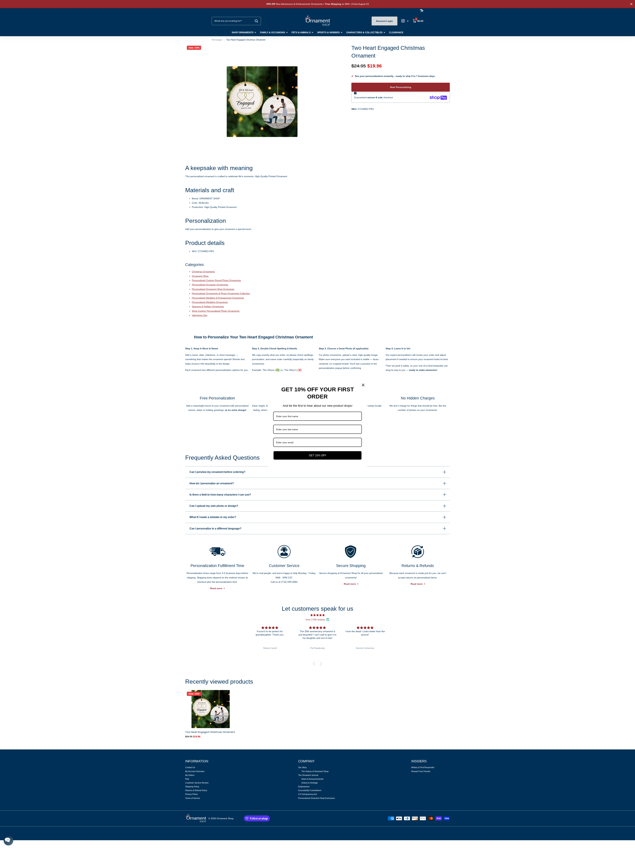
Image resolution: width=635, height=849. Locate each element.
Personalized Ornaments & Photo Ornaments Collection (221, 293)
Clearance (396, 32)
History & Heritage (309, 783)
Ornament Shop (200, 276)
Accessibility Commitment (309, 790)
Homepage (217, 40)
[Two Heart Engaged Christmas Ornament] (210, 709)
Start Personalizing (400, 87)
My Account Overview (194, 771)
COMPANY (306, 761)
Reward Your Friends (420, 771)
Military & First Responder (422, 767)
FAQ (187, 779)
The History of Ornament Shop (315, 771)
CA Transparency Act (307, 794)
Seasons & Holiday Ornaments (208, 306)
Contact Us (190, 767)
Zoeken (256, 21)
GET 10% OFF (317, 455)
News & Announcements (312, 779)
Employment (303, 786)
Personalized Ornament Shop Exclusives (213, 289)
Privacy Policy (191, 794)
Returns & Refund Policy (196, 790)
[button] (315, 663)
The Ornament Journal (308, 775)
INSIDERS (419, 761)
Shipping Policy (192, 786)
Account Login (384, 21)
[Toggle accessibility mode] (421, 11)
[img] (317, 615)
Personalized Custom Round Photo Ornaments (216, 280)
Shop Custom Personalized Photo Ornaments (215, 311)
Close (631, 4)
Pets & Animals (301, 32)
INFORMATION (196, 761)
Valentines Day (199, 315)
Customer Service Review (197, 783)
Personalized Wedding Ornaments (210, 302)
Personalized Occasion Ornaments (210, 284)
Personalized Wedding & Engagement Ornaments (218, 298)
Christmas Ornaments (203, 271)
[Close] (363, 384)
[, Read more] (405, 21)
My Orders (189, 775)
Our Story (302, 767)
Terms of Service (192, 798)
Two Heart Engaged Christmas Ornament (210, 732)
